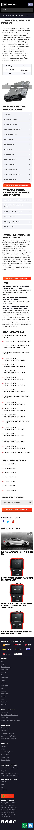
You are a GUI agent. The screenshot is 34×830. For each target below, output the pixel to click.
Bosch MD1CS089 (10, 490)
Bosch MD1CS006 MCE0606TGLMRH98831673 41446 (14, 359)
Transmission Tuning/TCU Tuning (10, 720)
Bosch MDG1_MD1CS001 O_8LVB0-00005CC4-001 (15, 336)
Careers (3, 746)
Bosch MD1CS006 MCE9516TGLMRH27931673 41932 (14, 447)
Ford (2, 675)
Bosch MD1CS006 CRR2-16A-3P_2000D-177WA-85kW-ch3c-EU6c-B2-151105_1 (16, 347)
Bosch (15, 15)
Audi (2, 661)
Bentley (3, 696)
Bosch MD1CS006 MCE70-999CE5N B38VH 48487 (17, 422)
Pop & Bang (4, 717)
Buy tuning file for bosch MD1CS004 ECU (17, 185)
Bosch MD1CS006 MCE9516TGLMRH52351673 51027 (14, 441)
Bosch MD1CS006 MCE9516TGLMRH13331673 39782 (14, 384)
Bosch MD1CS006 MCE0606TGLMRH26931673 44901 (14, 434)
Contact (3, 782)
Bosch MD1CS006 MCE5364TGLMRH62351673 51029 (14, 428)
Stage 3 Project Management (9, 715)
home (2, 15)
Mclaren (3, 683)
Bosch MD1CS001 (10, 464)
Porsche (3, 672)
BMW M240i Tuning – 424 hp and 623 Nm (17, 553)
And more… (4, 704)
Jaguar (3, 680)
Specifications (5, 728)
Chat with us (8, 796)
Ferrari (3, 688)
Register (3, 790)
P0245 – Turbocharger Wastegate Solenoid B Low (17, 579)
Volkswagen (4, 669)
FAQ (2, 784)
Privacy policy (5, 754)
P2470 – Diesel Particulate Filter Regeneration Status (16, 632)
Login (2, 787)
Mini (2, 699)
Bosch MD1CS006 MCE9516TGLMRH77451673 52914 (14, 390)
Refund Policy (5, 757)
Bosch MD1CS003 (10, 468)
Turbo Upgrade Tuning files (9, 739)
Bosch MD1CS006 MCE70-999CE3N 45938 (17, 452)
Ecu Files (4, 730)
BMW (2, 664)
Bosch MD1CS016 (10, 486)
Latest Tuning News (7, 752)
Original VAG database (7, 733)
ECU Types (9, 15)
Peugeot (3, 702)
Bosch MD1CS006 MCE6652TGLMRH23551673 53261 (14, 416)
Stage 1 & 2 (4, 712)
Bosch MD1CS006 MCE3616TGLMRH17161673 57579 (14, 403)
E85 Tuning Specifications (8, 736)
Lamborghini (4, 686)
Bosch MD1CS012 (10, 481)
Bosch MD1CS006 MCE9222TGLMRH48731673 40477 (14, 378)
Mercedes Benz (5, 667)
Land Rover (4, 677)
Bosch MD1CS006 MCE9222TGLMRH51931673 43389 (14, 409)
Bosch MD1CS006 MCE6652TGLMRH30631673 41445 (14, 372)
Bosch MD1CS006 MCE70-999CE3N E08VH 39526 (17, 353)
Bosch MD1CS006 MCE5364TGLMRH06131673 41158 (14, 365)
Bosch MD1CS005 (10, 472)
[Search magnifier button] (30, 502)
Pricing (3, 749)
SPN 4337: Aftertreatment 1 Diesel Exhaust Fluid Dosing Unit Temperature (16, 605)
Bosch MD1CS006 (10, 477)
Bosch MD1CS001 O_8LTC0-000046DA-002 (18, 341)
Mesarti (3, 691)
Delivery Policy (5, 760)
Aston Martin (5, 694)
